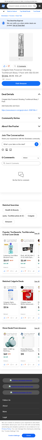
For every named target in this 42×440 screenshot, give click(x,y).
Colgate (31, 216)
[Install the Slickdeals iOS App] (21, 392)
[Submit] (4, 163)
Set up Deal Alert (19, 25)
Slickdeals (4, 16)
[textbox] (18, 144)
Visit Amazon (21, 83)
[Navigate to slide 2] (21, 59)
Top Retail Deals (25, 11)
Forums (11, 16)
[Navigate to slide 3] (23, 59)
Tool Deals (36, 11)
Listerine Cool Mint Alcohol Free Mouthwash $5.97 (10, 256)
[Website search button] (34, 6)
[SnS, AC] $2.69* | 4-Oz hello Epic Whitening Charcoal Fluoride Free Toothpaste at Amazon (28, 256)
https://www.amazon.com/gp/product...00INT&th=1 (19, 110)
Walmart (5, 314)
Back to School (12, 11)
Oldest (25, 158)
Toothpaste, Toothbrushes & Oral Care (13, 216)
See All (36, 233)
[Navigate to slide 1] (19, 59)
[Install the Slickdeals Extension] (21, 380)
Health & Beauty (12, 210)
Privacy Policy (6, 429)
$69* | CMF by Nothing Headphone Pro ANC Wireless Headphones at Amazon (9, 350)
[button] (8, 66)
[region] (21, 430)
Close (28, 435)
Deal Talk (19, 16)
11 (23, 318)
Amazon (8, 222)
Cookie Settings (14, 435)
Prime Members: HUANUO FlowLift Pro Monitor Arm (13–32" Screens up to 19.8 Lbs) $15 (28, 350)
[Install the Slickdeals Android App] (21, 386)
